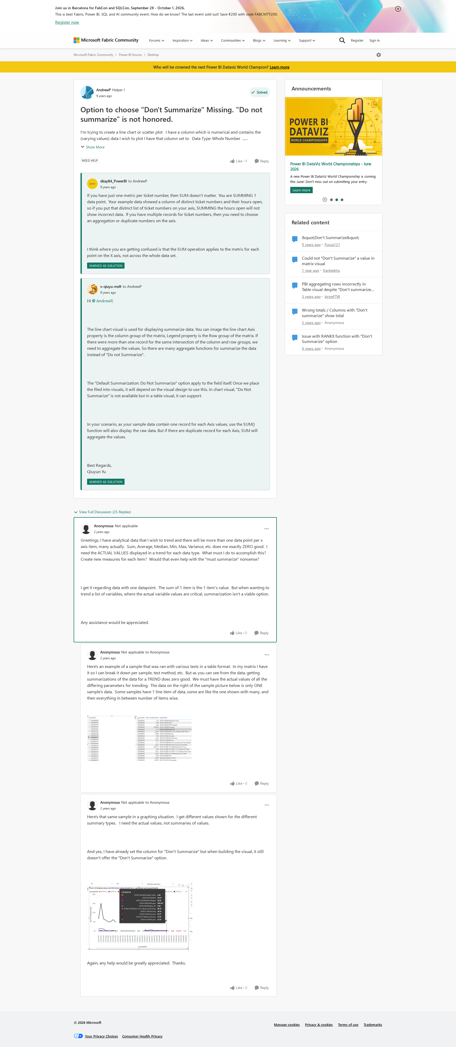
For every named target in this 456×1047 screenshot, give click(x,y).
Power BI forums (130, 55)
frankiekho (331, 270)
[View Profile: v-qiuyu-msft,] (92, 289)
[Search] (342, 40)
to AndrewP (137, 180)
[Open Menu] (378, 55)
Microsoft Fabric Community (93, 55)
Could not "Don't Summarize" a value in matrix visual (338, 260)
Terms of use (348, 1024)
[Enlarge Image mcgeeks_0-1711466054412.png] (139, 738)
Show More (95, 146)
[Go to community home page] (106, 40)
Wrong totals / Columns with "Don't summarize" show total (334, 312)
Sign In (374, 40)
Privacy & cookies (319, 1024)
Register (357, 40)
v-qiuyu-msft (110, 286)
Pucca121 (332, 244)
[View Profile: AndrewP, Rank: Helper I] (87, 92)
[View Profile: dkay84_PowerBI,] (92, 183)
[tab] (331, 199)
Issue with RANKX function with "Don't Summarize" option (337, 338)
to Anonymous (157, 652)
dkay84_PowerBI (113, 180)
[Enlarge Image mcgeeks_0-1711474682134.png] (139, 917)
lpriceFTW (332, 296)
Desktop (153, 55)
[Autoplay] (325, 199)
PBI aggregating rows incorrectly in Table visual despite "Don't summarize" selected (337, 286)
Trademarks (373, 1024)
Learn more (279, 67)
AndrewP (103, 89)
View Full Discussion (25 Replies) (105, 511)
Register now (67, 22)
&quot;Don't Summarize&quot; (330, 237)
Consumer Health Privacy (142, 1036)
